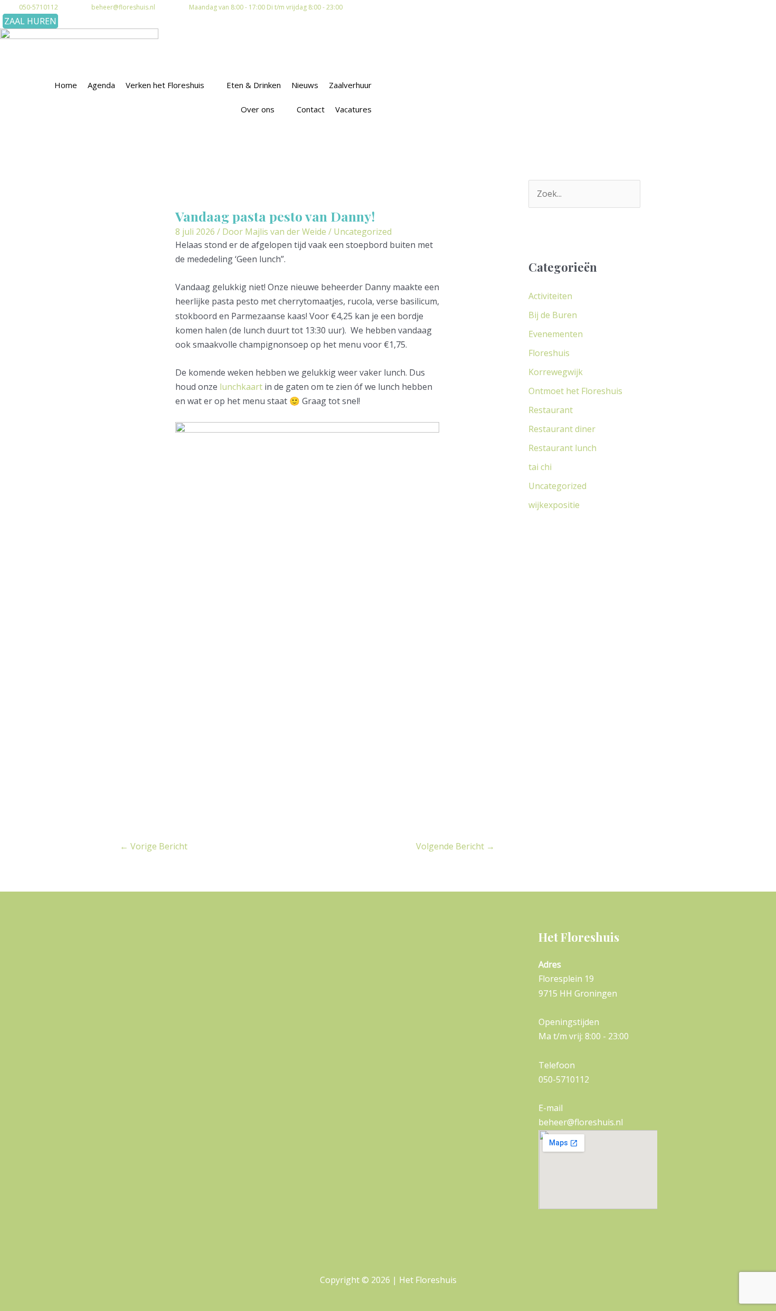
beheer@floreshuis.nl (123, 7)
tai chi (540, 467)
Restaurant (550, 410)
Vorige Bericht (153, 846)
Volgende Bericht (455, 846)
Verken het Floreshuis (165, 85)
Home (65, 85)
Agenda (101, 85)
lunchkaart (241, 387)
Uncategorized (363, 231)
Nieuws (304, 85)
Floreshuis (549, 353)
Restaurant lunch (562, 448)
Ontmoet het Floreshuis (575, 391)
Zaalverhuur (350, 85)
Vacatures (353, 109)
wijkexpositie (554, 505)
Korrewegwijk (555, 372)
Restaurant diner (561, 429)
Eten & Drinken (253, 85)
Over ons (258, 109)
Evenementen (555, 334)
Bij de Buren (552, 315)
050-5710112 (38, 7)
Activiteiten (550, 296)
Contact (311, 109)
